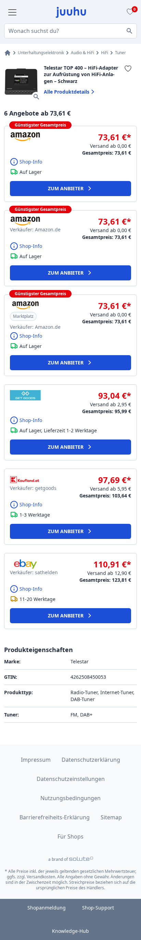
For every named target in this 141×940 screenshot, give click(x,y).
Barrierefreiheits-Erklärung (55, 817)
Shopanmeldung (46, 907)
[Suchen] (129, 30)
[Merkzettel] (129, 12)
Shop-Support (98, 907)
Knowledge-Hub (70, 931)
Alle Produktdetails (66, 91)
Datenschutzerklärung (91, 759)
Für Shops (70, 836)
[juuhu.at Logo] (71, 12)
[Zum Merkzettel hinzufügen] (128, 68)
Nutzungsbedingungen (70, 798)
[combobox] (70, 30)
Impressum (36, 759)
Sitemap (111, 817)
